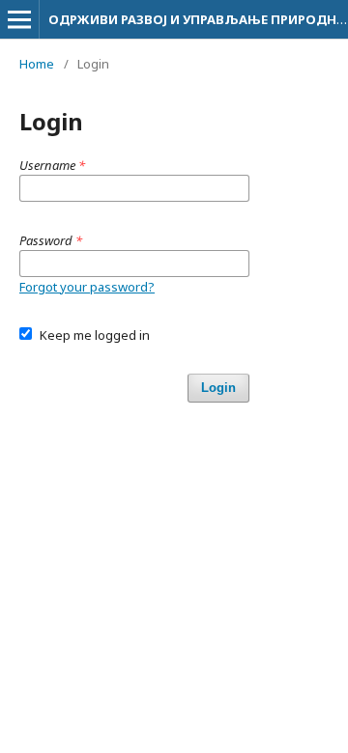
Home (36, 63)
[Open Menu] (19, 19)
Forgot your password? (87, 286)
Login (218, 387)
